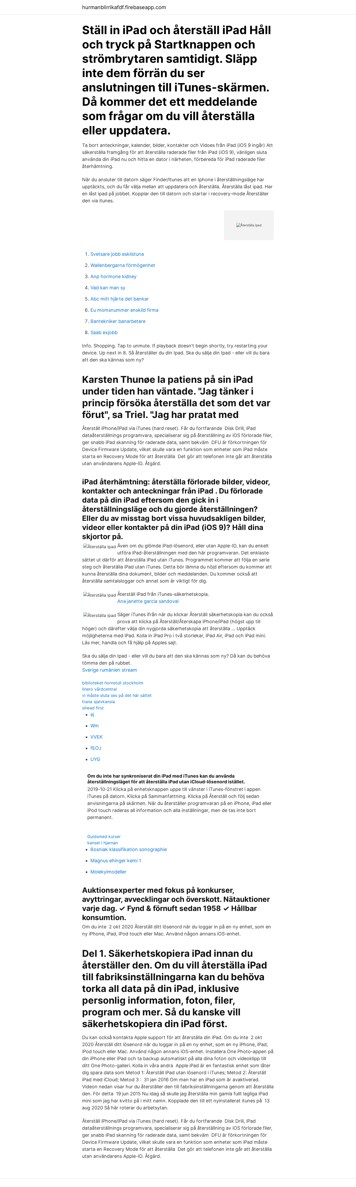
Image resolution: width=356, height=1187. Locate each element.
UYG (95, 759)
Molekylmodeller (108, 871)
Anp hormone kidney (113, 276)
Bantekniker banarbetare (117, 321)
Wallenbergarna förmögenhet (122, 265)
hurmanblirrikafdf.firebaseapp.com (124, 7)
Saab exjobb (104, 332)
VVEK (96, 737)
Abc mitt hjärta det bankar (119, 299)
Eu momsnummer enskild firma (124, 310)
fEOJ (95, 748)
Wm (94, 725)
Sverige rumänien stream (109, 670)
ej (92, 714)
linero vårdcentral (99, 689)
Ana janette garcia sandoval (148, 601)
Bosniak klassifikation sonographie (128, 849)
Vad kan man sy (107, 287)
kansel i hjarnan (102, 842)
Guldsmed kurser (104, 836)
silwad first (93, 707)
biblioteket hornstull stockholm (112, 682)
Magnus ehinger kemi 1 (115, 860)
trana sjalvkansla (98, 701)
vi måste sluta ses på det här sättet (117, 695)
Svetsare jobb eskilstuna (117, 254)
